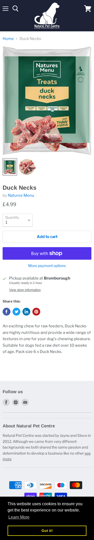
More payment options (47, 266)
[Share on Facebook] (6, 312)
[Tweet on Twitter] (16, 312)
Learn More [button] (19, 517)
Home (8, 39)
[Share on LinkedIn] (26, 312)
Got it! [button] (47, 531)
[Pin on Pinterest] (36, 312)
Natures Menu (21, 195)
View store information (25, 290)
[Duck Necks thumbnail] (10, 167)
